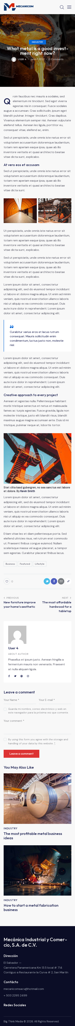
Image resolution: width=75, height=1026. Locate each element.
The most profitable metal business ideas (33, 835)
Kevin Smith (27, 491)
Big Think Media (13, 1021)
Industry (37, 42)
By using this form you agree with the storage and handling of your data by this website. (38, 741)
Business (10, 563)
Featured (25, 563)
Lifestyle (39, 563)
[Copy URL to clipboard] (68, 581)
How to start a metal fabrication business (31, 907)
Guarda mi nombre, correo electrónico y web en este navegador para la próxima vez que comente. (38, 710)
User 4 (13, 648)
